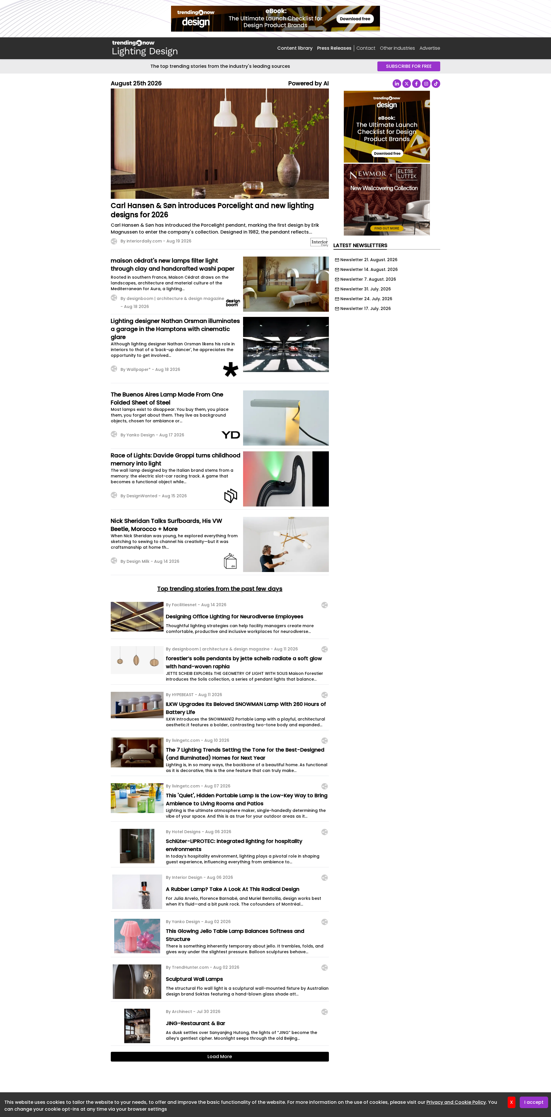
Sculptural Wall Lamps (194, 979)
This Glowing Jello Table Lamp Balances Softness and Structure (235, 935)
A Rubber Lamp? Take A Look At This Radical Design (232, 889)
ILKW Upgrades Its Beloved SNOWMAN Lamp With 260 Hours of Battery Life (246, 708)
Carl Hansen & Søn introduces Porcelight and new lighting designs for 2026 (212, 210)
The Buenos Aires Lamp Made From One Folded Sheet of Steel (167, 398)
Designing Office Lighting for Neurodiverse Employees (234, 616)
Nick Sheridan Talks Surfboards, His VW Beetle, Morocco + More (166, 525)
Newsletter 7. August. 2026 (368, 279)
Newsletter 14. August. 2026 (369, 269)
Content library (295, 48)
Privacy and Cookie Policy (456, 1102)
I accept (534, 1102)
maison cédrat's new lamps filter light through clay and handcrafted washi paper (172, 265)
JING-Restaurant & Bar (195, 1023)
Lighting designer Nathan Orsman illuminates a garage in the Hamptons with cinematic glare (175, 329)
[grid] (386, 282)
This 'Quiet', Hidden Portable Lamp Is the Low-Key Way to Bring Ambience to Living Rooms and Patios (246, 799)
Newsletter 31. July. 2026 (365, 289)
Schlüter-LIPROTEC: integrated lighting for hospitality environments (234, 845)
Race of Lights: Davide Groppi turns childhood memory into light (175, 459)
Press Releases (334, 48)
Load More (219, 1056)
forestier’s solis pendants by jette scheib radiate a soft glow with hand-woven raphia (244, 662)
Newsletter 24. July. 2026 (366, 299)
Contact (365, 48)
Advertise (430, 48)
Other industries (397, 48)
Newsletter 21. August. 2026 (368, 260)
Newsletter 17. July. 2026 (365, 308)
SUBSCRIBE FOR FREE (409, 66)
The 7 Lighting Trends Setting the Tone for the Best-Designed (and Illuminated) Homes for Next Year (245, 753)
